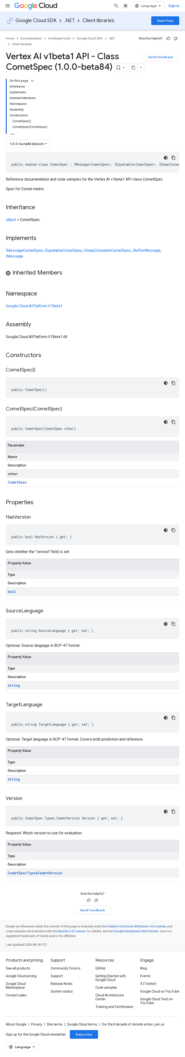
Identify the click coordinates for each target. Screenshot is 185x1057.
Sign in (173, 6)
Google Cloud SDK (36, 21)
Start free (165, 21)
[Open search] (116, 6)
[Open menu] (8, 6)
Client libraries (98, 21)
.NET (69, 21)
